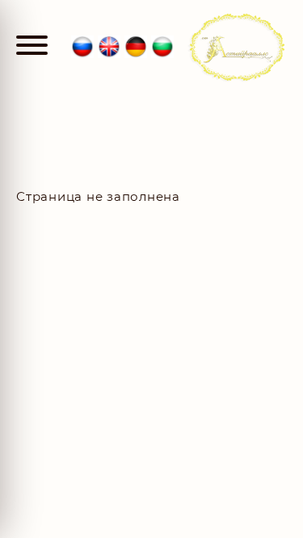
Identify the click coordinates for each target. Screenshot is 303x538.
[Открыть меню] (32, 47)
